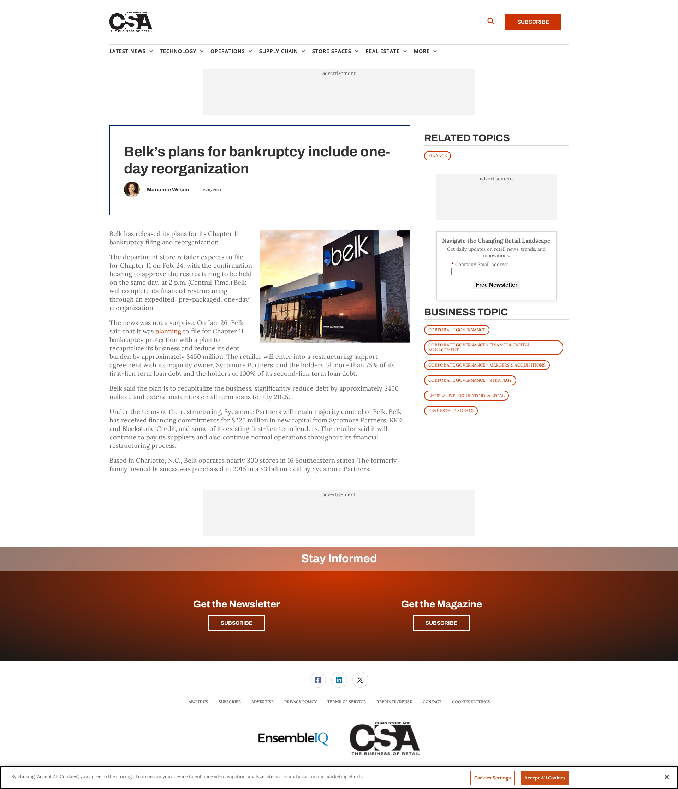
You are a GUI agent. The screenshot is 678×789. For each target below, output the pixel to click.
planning (168, 331)
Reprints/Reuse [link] (394, 701)
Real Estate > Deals (451, 410)
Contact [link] (432, 701)
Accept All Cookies (544, 778)
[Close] (666, 777)
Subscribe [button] (236, 623)
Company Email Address (480, 264)
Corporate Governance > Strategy (470, 379)
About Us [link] (198, 701)
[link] (318, 680)
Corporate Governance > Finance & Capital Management (479, 347)
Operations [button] (227, 51)
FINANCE (437, 155)
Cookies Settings (471, 702)
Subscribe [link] (230, 701)
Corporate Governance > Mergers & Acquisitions (487, 364)
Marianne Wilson (168, 189)
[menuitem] (134, 51)
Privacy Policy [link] (300, 701)
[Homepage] (131, 22)
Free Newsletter (496, 285)
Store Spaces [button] (331, 51)
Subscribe (533, 22)
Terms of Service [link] (346, 701)
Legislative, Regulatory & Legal (466, 395)
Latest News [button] (127, 51)
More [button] (422, 51)
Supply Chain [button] (278, 51)
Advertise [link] (262, 701)
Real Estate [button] (382, 51)
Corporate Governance (456, 329)
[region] (339, 777)
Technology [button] (178, 51)
